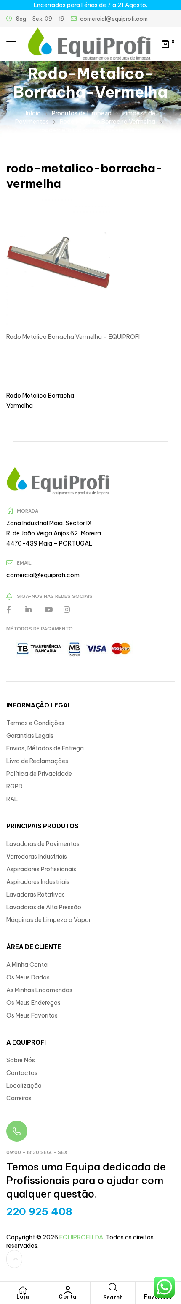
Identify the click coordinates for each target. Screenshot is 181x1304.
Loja (22, 1296)
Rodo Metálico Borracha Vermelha (107, 121)
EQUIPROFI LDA (81, 1237)
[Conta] (68, 1290)
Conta (68, 1296)
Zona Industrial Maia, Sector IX (49, 523)
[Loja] (23, 1290)
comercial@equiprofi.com (43, 575)
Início (33, 113)
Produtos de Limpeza (82, 113)
